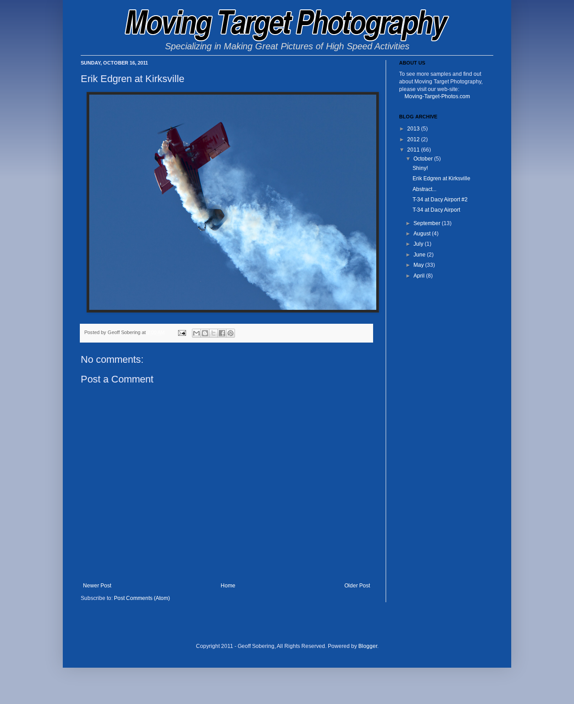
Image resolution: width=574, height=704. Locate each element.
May (419, 265)
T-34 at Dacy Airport (436, 210)
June (420, 255)
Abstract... (424, 189)
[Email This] (196, 333)
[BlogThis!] (204, 333)
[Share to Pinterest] (230, 333)
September (427, 223)
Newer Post (97, 585)
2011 (414, 150)
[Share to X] (213, 333)
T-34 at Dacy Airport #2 (440, 199)
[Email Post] (181, 332)
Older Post (357, 585)
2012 (414, 139)
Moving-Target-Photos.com (437, 96)
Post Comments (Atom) (142, 598)
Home (228, 585)
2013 (414, 129)
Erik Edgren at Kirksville (441, 178)
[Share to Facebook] (221, 333)
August (422, 233)
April (419, 276)
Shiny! (420, 168)
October (423, 159)
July (419, 244)
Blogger (367, 646)
